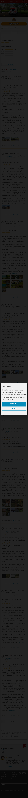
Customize (14, 408)
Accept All (13, 404)
